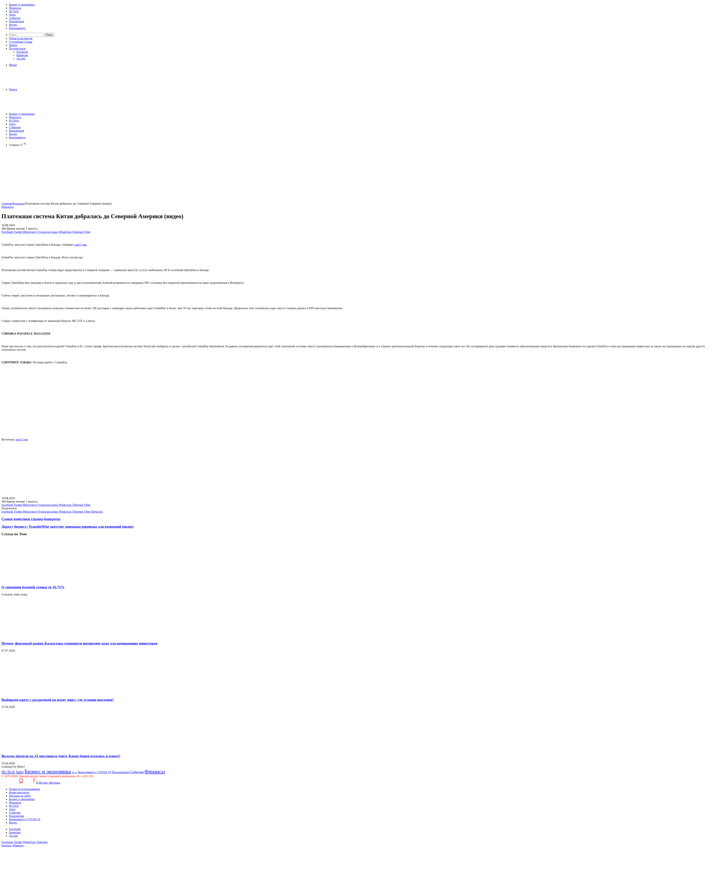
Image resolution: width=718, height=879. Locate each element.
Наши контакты (19, 792)
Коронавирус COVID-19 (94, 772)
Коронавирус (17, 28)
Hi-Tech (14, 11)
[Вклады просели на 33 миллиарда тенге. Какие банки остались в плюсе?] (37, 748)
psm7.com (80, 244)
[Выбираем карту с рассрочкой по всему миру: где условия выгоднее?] (37, 692)
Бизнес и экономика (22, 4)
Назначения (16, 21)
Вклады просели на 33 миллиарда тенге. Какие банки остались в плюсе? (60, 756)
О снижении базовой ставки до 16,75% (33, 587)
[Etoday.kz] (29, 83)
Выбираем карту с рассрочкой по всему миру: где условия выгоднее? (57, 700)
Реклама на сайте (20, 795)
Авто (12, 14)
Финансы (15, 8)
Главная (6, 203)
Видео (13, 24)
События (14, 18)
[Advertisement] (113, 176)
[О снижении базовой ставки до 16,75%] (37, 579)
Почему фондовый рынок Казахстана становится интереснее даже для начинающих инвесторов (79, 643)
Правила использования (24, 789)
